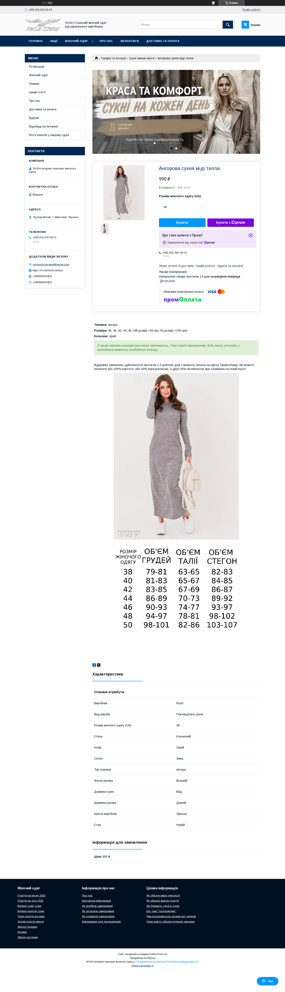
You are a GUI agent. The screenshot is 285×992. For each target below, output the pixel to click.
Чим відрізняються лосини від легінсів (171, 916)
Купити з (223, 222)
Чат (270, 981)
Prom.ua (162, 954)
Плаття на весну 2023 (31, 895)
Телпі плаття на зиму (31, 916)
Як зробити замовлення (97, 905)
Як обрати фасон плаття (162, 900)
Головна (36, 41)
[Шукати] (228, 25)
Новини (34, 83)
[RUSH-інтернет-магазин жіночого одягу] (42, 30)
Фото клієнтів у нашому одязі (49, 135)
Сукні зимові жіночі (142, 58)
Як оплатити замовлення (98, 911)
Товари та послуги (113, 58)
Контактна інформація (96, 900)
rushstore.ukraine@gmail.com (51, 264)
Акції (53, 41)
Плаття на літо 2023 (30, 900)
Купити (182, 222)
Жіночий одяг (76, 41)
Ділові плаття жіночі (31, 921)
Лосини (22, 932)
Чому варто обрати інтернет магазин (170, 921)
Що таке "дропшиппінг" (161, 911)
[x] (98, 665)
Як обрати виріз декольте (163, 895)
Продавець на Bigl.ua (142, 958)
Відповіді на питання (43, 126)
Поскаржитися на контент (150, 961)
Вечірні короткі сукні (31, 911)
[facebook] (94, 665)
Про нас (106, 41)
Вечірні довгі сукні (29, 905)
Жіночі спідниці (27, 926)
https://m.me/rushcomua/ (48, 270)
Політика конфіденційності (183, 961)
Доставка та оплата (162, 41)
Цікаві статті (37, 92)
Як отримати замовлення (98, 916)
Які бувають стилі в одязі (162, 905)
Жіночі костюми (28, 937)
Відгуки (34, 118)
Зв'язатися (129, 41)
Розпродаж (36, 66)
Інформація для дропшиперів (101, 921)
